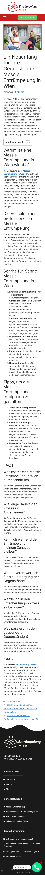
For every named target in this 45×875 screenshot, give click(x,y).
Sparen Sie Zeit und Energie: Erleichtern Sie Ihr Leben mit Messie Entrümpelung (20, 708)
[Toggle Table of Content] (26, 142)
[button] (4, 17)
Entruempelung (14, 701)
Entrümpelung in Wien (26, 664)
